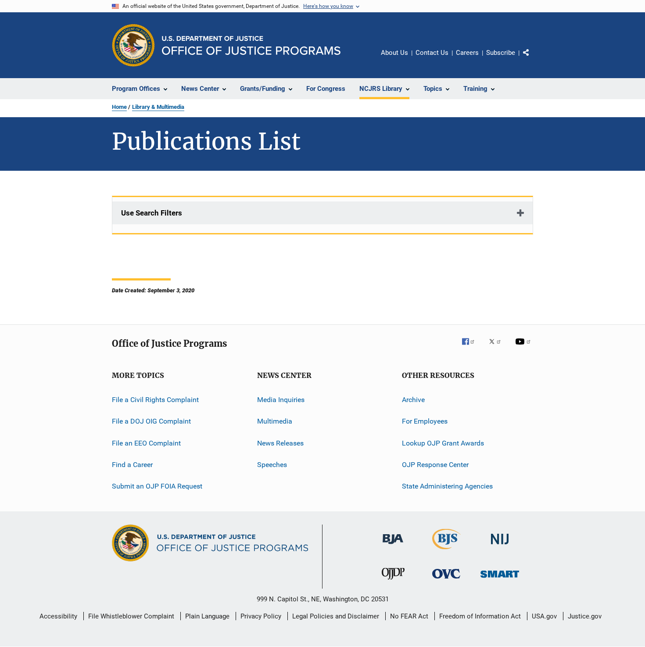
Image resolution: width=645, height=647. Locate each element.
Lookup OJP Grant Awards (443, 443)
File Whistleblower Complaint (131, 616)
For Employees (425, 421)
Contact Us (432, 53)
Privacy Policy (260, 616)
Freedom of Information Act (480, 616)
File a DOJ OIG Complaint (151, 421)
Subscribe (500, 53)
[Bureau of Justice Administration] (393, 545)
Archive (413, 399)
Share (533, 58)
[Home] (251, 45)
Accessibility (58, 616)
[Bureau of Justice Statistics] (446, 551)
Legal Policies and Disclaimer (335, 616)
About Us (394, 53)
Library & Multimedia (158, 107)
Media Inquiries (281, 399)
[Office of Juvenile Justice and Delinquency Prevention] (393, 581)
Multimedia (274, 421)
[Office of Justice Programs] (133, 45)
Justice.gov (585, 616)
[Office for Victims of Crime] (446, 580)
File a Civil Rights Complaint (155, 399)
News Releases (280, 443)
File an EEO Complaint (146, 443)
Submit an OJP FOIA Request (157, 486)
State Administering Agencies (447, 486)
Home (119, 107)
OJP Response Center (435, 464)
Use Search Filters (151, 212)
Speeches (272, 464)
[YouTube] (524, 347)
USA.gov (544, 616)
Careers (467, 53)
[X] (498, 347)
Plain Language (207, 616)
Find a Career (132, 464)
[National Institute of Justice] (500, 546)
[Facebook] (471, 347)
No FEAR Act (409, 616)
